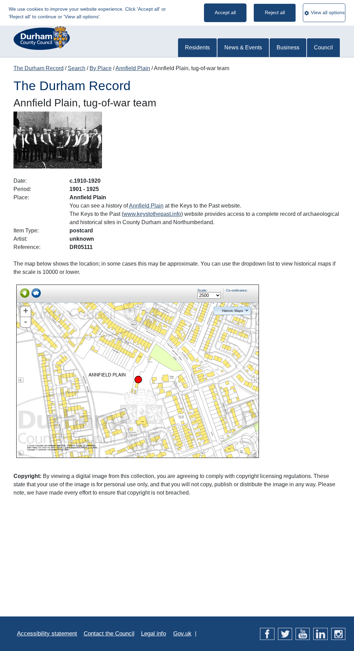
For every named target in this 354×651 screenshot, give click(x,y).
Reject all (275, 12)
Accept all (225, 12)
